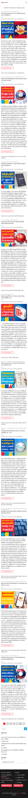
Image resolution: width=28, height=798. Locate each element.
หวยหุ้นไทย (7, 577)
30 (20, 723)
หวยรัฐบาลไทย (15, 361)
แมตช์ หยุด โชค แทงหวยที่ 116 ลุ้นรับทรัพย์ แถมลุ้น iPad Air (13, 744)
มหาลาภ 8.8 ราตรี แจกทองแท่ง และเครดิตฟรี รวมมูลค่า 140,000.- (13, 738)
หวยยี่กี (10, 161)
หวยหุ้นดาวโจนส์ (16, 508)
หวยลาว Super (15, 76)
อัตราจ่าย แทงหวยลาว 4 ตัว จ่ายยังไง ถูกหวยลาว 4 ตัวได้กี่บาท (13, 14)
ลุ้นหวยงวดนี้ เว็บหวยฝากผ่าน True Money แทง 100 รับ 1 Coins (14, 584)
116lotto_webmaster (18, 18)
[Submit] (25, 728)
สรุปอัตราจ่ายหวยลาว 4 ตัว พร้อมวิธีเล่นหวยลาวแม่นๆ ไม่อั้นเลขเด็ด (13, 658)
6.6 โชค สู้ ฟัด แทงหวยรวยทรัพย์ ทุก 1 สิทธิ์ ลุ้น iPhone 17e (12, 750)
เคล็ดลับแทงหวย (16, 11)
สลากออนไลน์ (10, 428)
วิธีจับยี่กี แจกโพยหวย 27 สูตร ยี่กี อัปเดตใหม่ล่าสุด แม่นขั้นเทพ (13, 164)
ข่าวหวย (2, 361)
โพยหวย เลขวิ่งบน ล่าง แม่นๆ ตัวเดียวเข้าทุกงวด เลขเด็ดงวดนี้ (13, 364)
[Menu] (26, 2)
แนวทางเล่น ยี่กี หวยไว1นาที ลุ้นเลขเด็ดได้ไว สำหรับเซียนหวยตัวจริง (12, 222)
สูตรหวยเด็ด (7, 11)
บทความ (2, 11)
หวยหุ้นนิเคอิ (21, 508)
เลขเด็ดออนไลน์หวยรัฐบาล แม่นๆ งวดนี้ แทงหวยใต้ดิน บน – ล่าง (13, 432)
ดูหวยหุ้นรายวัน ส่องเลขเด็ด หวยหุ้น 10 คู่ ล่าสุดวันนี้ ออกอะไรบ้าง (13, 512)
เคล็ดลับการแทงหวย (22, 780)
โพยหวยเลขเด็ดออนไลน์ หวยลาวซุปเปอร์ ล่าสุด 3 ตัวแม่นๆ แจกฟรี (14, 79)
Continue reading (7, 67)
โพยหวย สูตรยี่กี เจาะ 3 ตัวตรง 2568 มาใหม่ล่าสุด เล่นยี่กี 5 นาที (12, 297)
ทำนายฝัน (19, 782)
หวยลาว (10, 11)
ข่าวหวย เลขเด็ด (21, 775)
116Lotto (19, 793)
